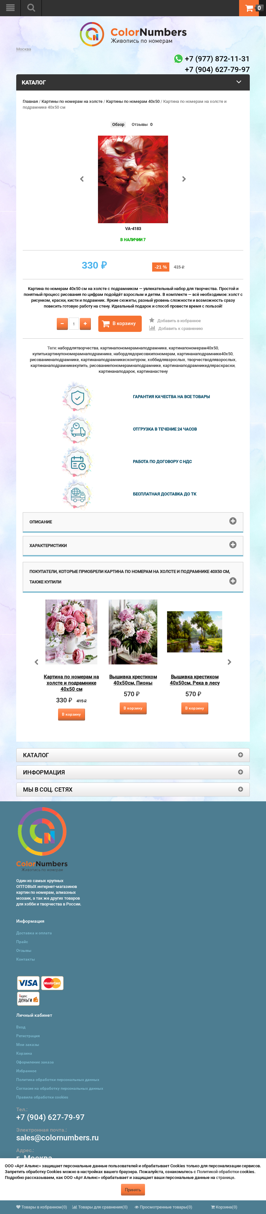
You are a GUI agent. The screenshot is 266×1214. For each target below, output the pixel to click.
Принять (133, 1189)
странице (225, 1177)
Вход (20, 1027)
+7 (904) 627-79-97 (50, 1117)
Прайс (22, 942)
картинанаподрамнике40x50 (205, 353)
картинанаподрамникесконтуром (113, 359)
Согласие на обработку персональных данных (59, 1088)
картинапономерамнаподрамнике (133, 348)
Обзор (118, 124)
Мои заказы (27, 1044)
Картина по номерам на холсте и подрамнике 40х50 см (71, 683)
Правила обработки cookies (42, 1097)
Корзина (24, 1053)
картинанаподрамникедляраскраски (199, 365)
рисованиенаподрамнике (54, 359)
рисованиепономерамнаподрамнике (125, 365)
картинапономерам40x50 (193, 348)
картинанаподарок (117, 371)
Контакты (25, 959)
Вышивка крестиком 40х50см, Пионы (133, 680)
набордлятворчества (78, 348)
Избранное (26, 1071)
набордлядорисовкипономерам (144, 353)
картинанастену (152, 371)
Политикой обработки (218, 1171)
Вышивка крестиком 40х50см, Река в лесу (195, 680)
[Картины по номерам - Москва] (133, 24)
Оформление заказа (35, 1062)
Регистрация (28, 1036)
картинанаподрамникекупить (59, 365)
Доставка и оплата (34, 933)
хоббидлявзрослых (166, 359)
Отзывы (140, 124)
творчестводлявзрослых (211, 359)
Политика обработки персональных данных (57, 1079)
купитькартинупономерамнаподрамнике (72, 353)
